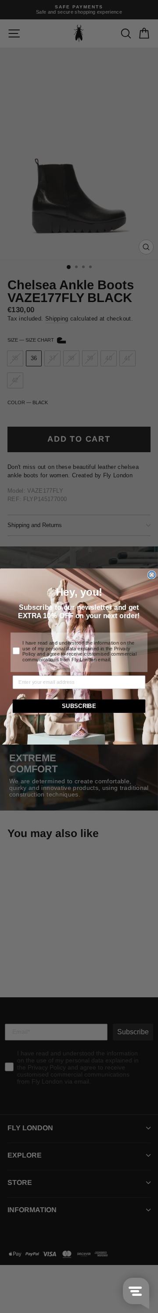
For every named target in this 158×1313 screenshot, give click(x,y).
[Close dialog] (151, 574)
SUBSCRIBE (79, 706)
